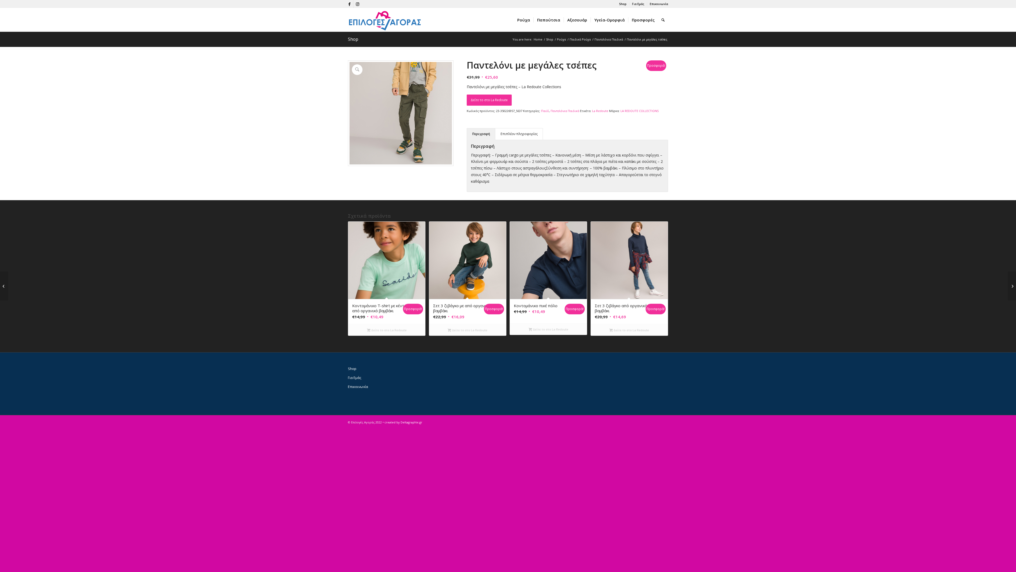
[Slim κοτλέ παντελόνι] (4, 286)
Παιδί (545, 111)
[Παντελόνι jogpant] (1012, 286)
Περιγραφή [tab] (481, 134)
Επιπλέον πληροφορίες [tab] (519, 134)
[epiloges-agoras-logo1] (385, 20)
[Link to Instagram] (357, 4)
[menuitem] (622, 4)
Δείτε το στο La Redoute (489, 100)
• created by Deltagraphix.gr (402, 422)
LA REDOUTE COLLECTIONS (639, 111)
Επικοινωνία (659, 4)
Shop (623, 4)
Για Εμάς (638, 4)
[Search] (663, 20)
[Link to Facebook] (349, 4)
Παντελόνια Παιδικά (565, 111)
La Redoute (600, 111)
